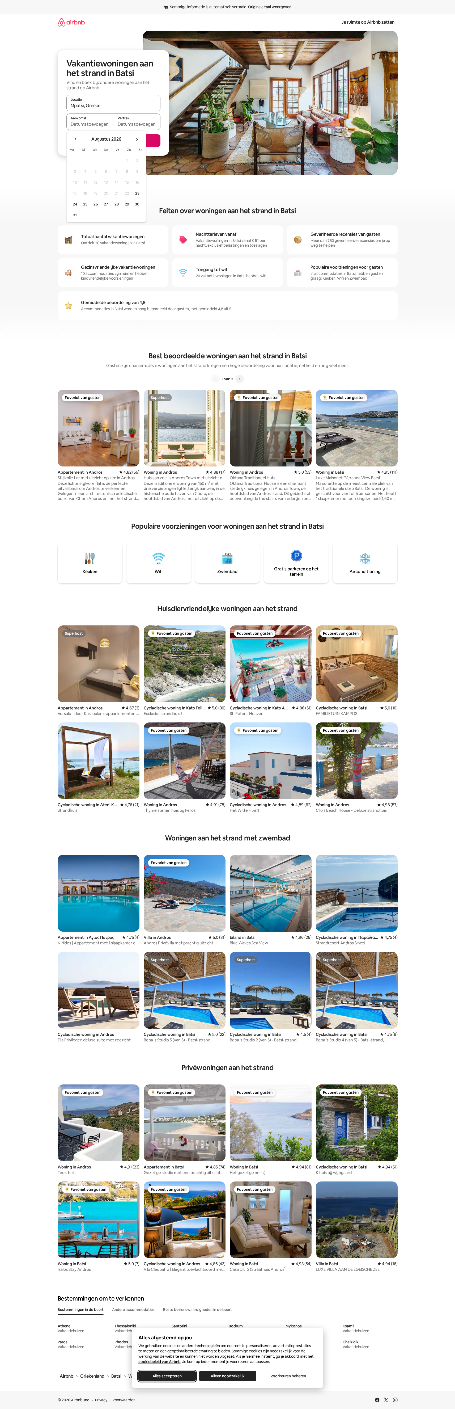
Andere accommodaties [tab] (133, 1309)
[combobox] (113, 105)
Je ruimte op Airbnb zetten (367, 22)
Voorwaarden (123, 1400)
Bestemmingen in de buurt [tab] (81, 1309)
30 (137, 204)
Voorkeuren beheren (288, 1376)
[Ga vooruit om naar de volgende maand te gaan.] (136, 139)
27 (106, 204)
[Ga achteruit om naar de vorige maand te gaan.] (75, 139)
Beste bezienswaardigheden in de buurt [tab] (197, 1309)
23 (137, 193)
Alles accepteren (167, 1376)
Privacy (101, 1400)
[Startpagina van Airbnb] (71, 22)
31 (75, 215)
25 (85, 204)
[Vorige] (215, 379)
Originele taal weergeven (269, 7)
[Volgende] (239, 379)
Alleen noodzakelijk (228, 1376)
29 (127, 204)
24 (75, 204)
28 (116, 204)
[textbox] (90, 124)
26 (95, 204)
